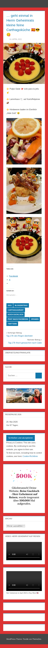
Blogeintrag (21, 305)
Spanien (35, 319)
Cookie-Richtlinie (30, 456)
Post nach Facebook (18, 319)
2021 (10, 305)
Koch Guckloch (15, 314)
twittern (12, 324)
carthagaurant (16, 310)
